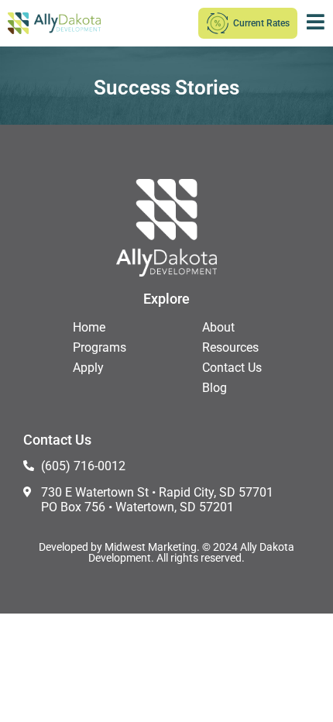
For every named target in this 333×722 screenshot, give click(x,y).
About (218, 327)
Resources (230, 347)
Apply (88, 367)
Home (89, 327)
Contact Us (232, 367)
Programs (99, 347)
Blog (214, 387)
